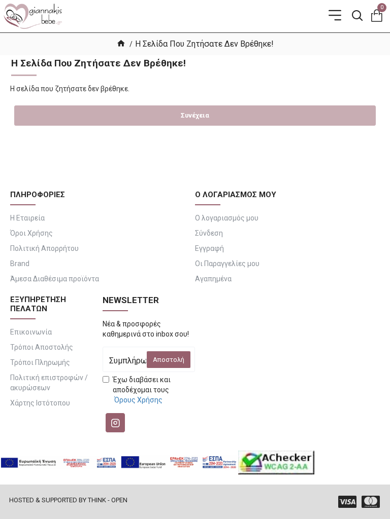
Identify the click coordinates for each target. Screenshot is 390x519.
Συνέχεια (195, 115)
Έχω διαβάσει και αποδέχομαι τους (142, 390)
